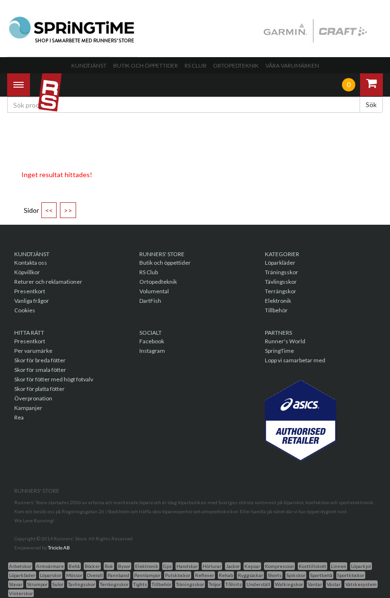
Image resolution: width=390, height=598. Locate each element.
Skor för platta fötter (39, 388)
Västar (334, 584)
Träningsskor (281, 272)
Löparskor (50, 575)
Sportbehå (321, 575)
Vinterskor (21, 593)
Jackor (233, 566)
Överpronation (33, 398)
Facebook (151, 341)
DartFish (150, 300)
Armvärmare (50, 566)
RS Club (195, 65)
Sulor (57, 584)
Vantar (315, 584)
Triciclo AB (59, 547)
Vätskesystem (361, 584)
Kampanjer (28, 407)
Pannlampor (147, 575)
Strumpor (37, 584)
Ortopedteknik (236, 65)
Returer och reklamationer (48, 281)
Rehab (226, 575)
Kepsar (252, 566)
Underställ (258, 584)
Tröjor (215, 584)
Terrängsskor (114, 584)
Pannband (118, 575)
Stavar (15, 584)
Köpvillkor (27, 272)
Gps (167, 566)
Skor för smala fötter (40, 369)
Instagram (152, 350)
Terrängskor (280, 291)
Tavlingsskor (81, 584)
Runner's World (285, 341)
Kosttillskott (312, 566)
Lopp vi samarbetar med (295, 360)
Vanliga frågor (31, 300)
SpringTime (279, 350)
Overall (95, 575)
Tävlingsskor (281, 281)
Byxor (124, 566)
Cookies (24, 310)
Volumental (154, 291)
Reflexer (204, 575)
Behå (74, 566)
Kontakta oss (30, 262)
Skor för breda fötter (40, 360)
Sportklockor (350, 575)
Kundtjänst (89, 65)
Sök (371, 104)
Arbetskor (20, 566)
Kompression (279, 566)
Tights (140, 584)
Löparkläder (280, 262)
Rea (19, 417)
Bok (109, 566)
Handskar (187, 566)
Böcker (92, 566)
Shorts (275, 575)
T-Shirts (233, 584)
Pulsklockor (177, 575)
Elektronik (278, 300)
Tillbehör (276, 310)
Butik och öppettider (145, 65)
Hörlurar (212, 566)
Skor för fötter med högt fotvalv (53, 379)
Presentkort (29, 291)
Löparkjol (361, 566)
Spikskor (295, 575)
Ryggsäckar (250, 575)
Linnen (338, 566)
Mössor (74, 575)
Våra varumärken (292, 65)
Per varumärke (33, 350)
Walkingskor (289, 584)
